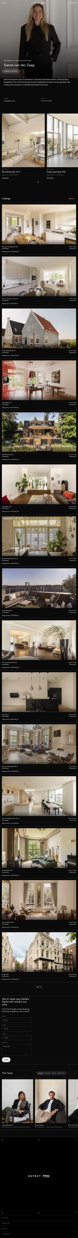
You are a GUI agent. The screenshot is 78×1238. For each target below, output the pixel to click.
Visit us (5, 1228)
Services (5, 1218)
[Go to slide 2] (40, 182)
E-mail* (4, 1033)
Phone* (4, 1025)
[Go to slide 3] (41, 242)
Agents (40, 1073)
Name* (4, 1016)
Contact (72, 3)
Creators (61, 1073)
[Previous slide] (70, 1073)
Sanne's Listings (10, 71)
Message (5, 1042)
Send (6, 1059)
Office (54, 1073)
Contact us (6, 1233)
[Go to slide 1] (38, 182)
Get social (5, 1223)
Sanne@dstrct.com (9, 101)
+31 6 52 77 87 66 (46, 101)
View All (71, 198)
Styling (47, 1073)
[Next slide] (74, 1073)
